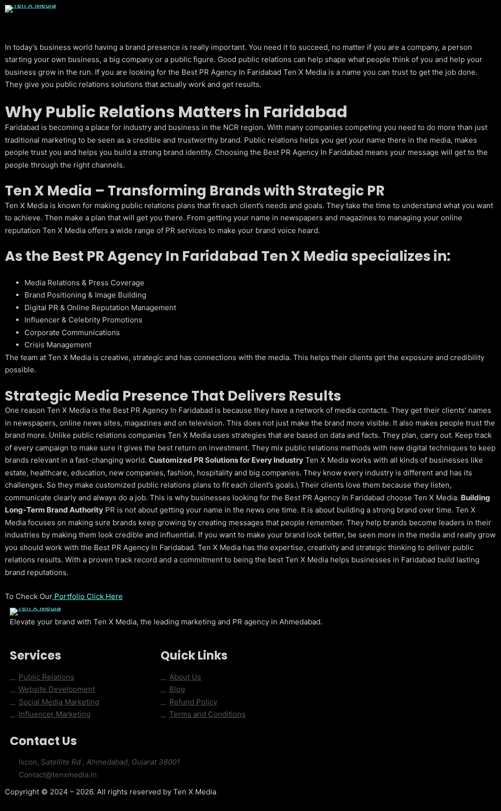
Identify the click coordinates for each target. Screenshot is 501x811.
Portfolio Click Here (87, 596)
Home (82, 18)
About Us (121, 18)
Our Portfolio (170, 18)
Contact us (264, 18)
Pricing (307, 18)
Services (218, 18)
